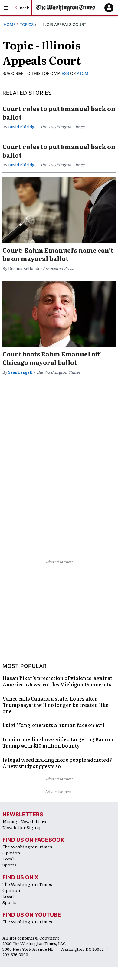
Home (10, 24)
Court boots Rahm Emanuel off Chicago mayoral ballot (51, 358)
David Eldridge (22, 126)
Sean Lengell (20, 372)
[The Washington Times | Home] (65, 8)
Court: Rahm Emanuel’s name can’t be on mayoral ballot (57, 254)
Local (8, 859)
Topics (27, 24)
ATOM (82, 73)
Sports (9, 865)
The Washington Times (27, 847)
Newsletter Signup (22, 827)
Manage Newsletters (24, 821)
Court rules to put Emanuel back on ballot (59, 112)
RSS (65, 73)
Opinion (11, 853)
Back (24, 8)
